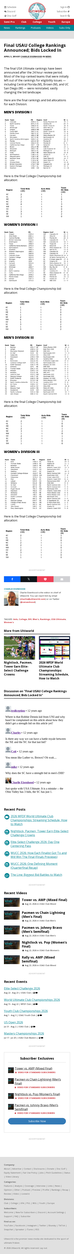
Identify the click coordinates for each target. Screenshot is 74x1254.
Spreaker (19, 1229)
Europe (66, 21)
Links (50, 1185)
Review (7, 1193)
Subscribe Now (37, 1121)
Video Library (12, 1176)
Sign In (63, 7)
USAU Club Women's (49, 950)
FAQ (16, 1216)
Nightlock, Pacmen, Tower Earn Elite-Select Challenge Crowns (39, 833)
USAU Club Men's (47, 920)
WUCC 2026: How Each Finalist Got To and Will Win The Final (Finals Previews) (39, 855)
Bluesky (52, 1225)
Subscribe (62, 11)
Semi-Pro (9, 21)
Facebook (20, 1225)
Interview (40, 1185)
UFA (22, 1203)
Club (23, 21)
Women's (9, 622)
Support (8, 1216)
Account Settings (56, 1212)
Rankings (20, 27)
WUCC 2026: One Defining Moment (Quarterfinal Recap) (34, 866)
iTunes (30, 1229)
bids (15, 619)
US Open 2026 (13, 1022)
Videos (50, 27)
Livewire (25, 1193)
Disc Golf (11, 15)
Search (63, 15)
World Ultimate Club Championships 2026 (32, 1000)
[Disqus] (37, 749)
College (37, 21)
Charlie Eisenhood (31, 56)
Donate (50, 1168)
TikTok (61, 1225)
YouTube (8, 1225)
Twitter (42, 1225)
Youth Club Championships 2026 (26, 1011)
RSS (37, 1229)
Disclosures (39, 1168)
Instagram (32, 1225)
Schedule (11, 7)
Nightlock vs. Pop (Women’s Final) (44, 944)
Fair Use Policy (30, 1172)
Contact (27, 1168)
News (7, 27)
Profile (46, 1189)
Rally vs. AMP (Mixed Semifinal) (38, 959)
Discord (11, 11)
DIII (30, 619)
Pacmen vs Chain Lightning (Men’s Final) (43, 914)
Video (16, 1193)
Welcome (8, 1212)
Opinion (8, 1189)
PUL (28, 1203)
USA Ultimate (58, 619)
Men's (36, 619)
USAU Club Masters (27, 1037)
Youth (51, 21)
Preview (36, 1189)
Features (8, 1185)
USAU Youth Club (26, 1015)
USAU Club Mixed (47, 903)
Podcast (26, 1189)
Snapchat (8, 1229)
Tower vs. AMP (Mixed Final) (44, 900)
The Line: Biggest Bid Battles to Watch (36, 875)
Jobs (42, 1172)
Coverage (29, 1185)
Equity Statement (12, 1172)
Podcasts (36, 27)
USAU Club (26, 992)
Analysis (18, 1185)
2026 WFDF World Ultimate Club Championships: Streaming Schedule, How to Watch (39, 820)
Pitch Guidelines (54, 1172)
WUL (35, 1203)
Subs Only (64, 27)
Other (17, 1189)
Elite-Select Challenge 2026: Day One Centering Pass (35, 844)
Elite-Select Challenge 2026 (22, 988)
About (7, 1168)
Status (67, 1172)
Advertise (16, 1168)
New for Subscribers (26, 1212)
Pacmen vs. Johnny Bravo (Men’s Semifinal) (42, 929)
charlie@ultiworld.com (32, 599)
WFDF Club (26, 1004)
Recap (65, 1189)
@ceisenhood (27, 602)
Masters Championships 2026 (24, 1033)
